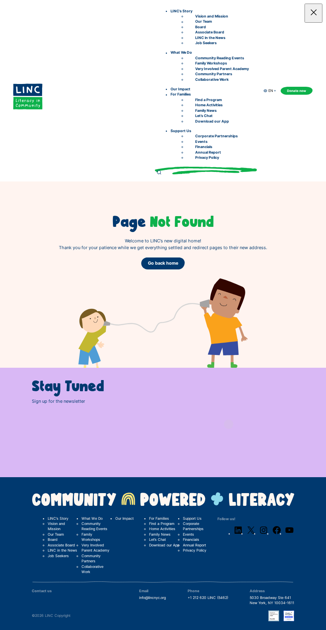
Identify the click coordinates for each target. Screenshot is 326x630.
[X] (251, 534)
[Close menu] (313, 13)
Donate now (296, 91)
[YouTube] (289, 534)
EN (270, 91)
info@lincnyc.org (152, 598)
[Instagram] (263, 534)
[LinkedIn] (238, 534)
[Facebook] (276, 534)
